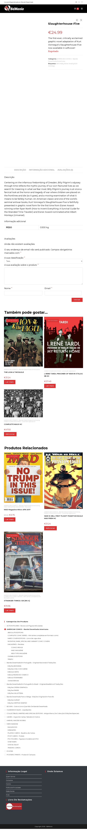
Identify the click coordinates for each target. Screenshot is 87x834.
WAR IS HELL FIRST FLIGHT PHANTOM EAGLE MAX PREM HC (63, 517)
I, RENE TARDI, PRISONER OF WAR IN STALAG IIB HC (63, 375)
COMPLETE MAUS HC (13, 424)
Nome (8, 288)
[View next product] (81, 20)
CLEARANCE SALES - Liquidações (19, 710)
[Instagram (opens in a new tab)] (79, 2)
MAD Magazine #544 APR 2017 (17, 510)
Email (48, 288)
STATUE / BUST (13, 745)
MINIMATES (12, 730)
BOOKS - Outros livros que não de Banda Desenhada (27, 706)
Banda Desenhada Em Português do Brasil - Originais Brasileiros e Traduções (35, 684)
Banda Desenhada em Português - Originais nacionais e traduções (31, 663)
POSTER (10, 751)
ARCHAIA (60, 63)
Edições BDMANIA (14, 666)
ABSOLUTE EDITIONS (15, 632)
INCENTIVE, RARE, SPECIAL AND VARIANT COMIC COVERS (29, 641)
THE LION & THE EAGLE (14, 372)
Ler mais (10, 382)
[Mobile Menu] (81, 9)
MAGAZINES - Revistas (23, 507)
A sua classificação (14, 258)
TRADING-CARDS (14, 748)
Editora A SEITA (13, 672)
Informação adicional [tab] (42, 170)
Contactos (9, 780)
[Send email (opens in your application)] (81, 2)
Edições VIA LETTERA (15, 693)
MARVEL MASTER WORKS (16, 720)
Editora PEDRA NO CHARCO (18, 675)
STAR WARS (12, 742)
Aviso (8, 795)
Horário (8, 784)
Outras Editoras (13, 680)
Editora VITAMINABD (15, 678)
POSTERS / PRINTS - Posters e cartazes (21, 755)
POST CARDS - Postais (16, 736)
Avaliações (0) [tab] (65, 170)
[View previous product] (77, 20)
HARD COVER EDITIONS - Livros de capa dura (59, 371)
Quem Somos (10, 776)
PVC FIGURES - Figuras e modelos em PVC (23, 739)
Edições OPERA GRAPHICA (17, 687)
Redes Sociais (10, 791)
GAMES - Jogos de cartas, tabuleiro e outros (23, 717)
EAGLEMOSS (12, 727)
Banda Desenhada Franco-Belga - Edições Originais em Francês (30, 697)
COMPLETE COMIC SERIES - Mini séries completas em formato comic (22, 597)
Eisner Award (69, 63)
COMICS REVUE (17, 647)
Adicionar (10, 434)
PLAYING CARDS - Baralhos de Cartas (21, 733)
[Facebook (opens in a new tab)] (76, 2)
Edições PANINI (13, 690)
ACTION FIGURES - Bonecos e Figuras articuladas (25, 626)
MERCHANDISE (12, 724)
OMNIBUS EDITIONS (15, 656)
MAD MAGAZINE (9, 507)
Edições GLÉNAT (14, 700)
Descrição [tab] (20, 170)
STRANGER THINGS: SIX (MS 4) (17, 601)
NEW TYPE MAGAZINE (19, 653)
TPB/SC (10, 659)
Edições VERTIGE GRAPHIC (17, 703)
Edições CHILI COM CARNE (17, 669)
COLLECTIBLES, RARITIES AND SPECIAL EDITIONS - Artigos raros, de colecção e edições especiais (43, 713)
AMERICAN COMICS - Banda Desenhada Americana (22, 369)
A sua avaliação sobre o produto (21, 265)
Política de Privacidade (13, 787)
